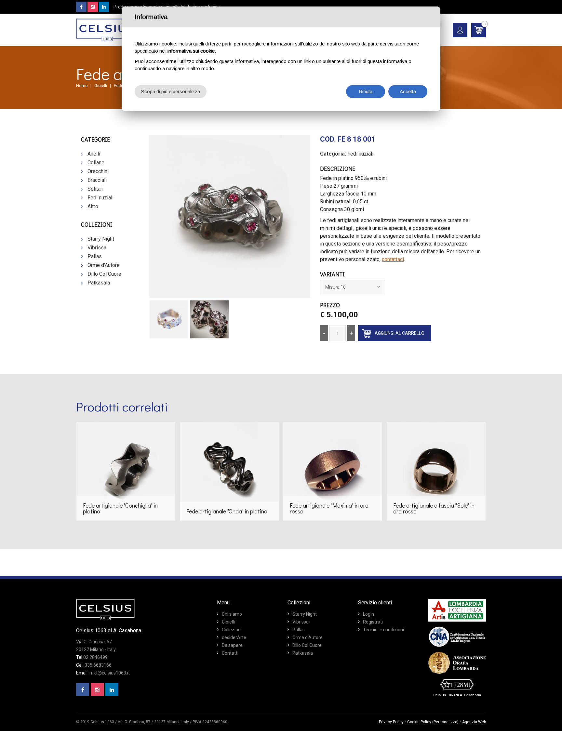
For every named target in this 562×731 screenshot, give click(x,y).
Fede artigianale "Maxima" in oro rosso (329, 508)
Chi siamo (232, 614)
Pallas (94, 256)
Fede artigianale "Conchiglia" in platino (120, 508)
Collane (95, 162)
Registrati (373, 621)
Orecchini (98, 171)
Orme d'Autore (103, 265)
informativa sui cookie (191, 51)
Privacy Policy (391, 722)
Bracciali (97, 180)
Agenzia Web (474, 722)
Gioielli (100, 85)
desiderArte (234, 637)
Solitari (95, 189)
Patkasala (98, 283)
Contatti (230, 653)
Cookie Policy (419, 722)
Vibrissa (96, 248)
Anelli (93, 154)
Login (368, 614)
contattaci (393, 259)
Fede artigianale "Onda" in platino (226, 511)
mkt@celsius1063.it (109, 672)
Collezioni (232, 629)
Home (81, 85)
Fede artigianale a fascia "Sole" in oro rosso (434, 508)
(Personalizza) (445, 722)
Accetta (408, 91)
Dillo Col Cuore (104, 274)
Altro (92, 206)
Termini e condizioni (383, 629)
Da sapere (232, 645)
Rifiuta (365, 91)
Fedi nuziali (100, 198)
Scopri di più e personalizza (170, 91)
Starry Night (100, 239)
